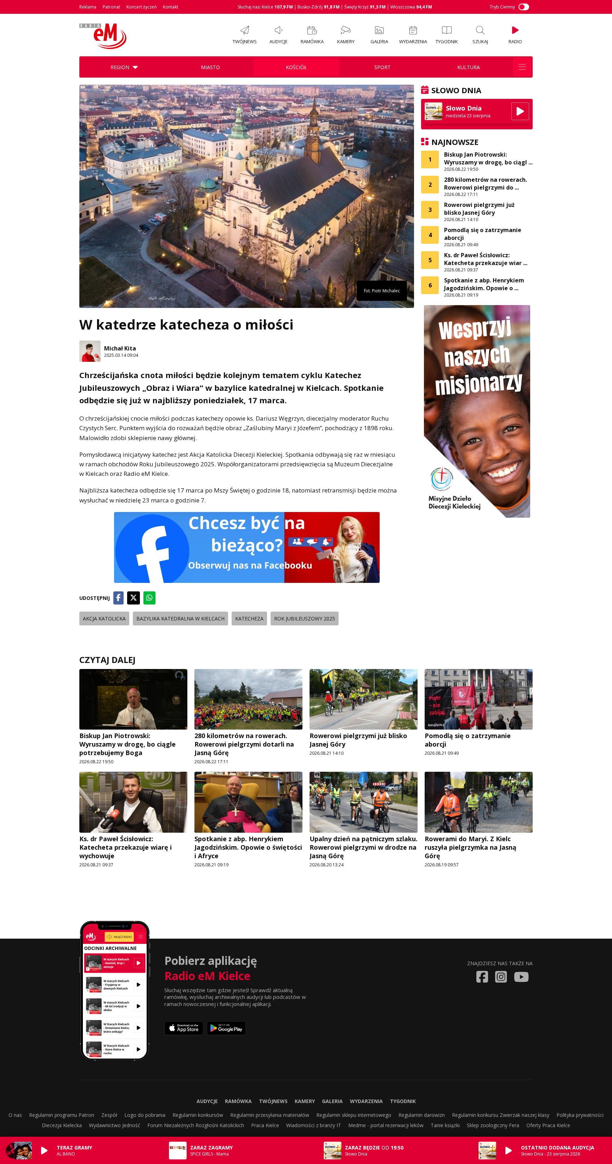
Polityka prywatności (580, 1115)
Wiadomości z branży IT (313, 1125)
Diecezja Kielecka (62, 1125)
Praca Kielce (265, 1125)
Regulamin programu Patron (61, 1115)
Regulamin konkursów (197, 1115)
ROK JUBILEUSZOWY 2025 (304, 618)
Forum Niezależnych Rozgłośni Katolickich (195, 1125)
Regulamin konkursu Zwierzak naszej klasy (500, 1115)
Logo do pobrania (144, 1115)
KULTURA (468, 67)
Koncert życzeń (141, 7)
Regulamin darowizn (421, 1115)
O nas (15, 1115)
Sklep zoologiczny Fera (493, 1125)
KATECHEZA (249, 618)
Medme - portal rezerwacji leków (386, 1125)
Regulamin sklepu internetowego (353, 1115)
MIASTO (210, 67)
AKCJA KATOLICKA (104, 618)
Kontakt (170, 7)
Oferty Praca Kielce (548, 1125)
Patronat (111, 7)
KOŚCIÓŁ (296, 67)
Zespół (109, 1115)
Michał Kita (120, 348)
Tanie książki (445, 1125)
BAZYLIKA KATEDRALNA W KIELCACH (180, 618)
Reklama (87, 7)
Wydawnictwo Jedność (114, 1125)
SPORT (382, 67)
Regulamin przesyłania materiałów (269, 1115)
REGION (119, 67)
